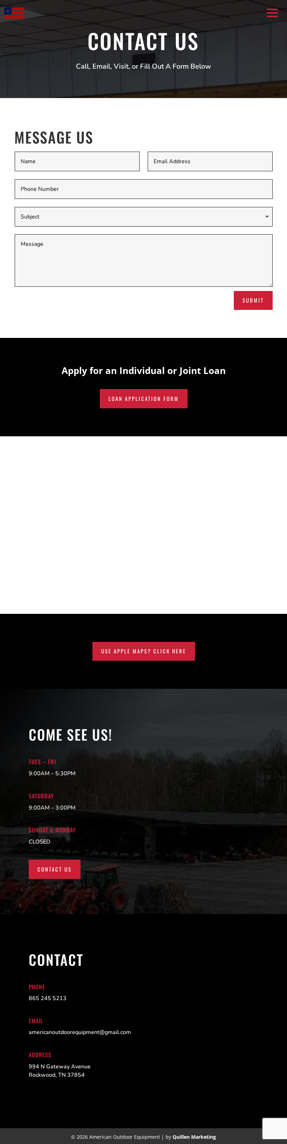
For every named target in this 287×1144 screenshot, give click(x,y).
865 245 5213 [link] (47, 998)
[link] (14, 13)
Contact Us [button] (54, 869)
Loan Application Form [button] (143, 398)
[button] (271, 12)
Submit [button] (253, 300)
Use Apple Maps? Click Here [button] (143, 651)
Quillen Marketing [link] (194, 1136)
